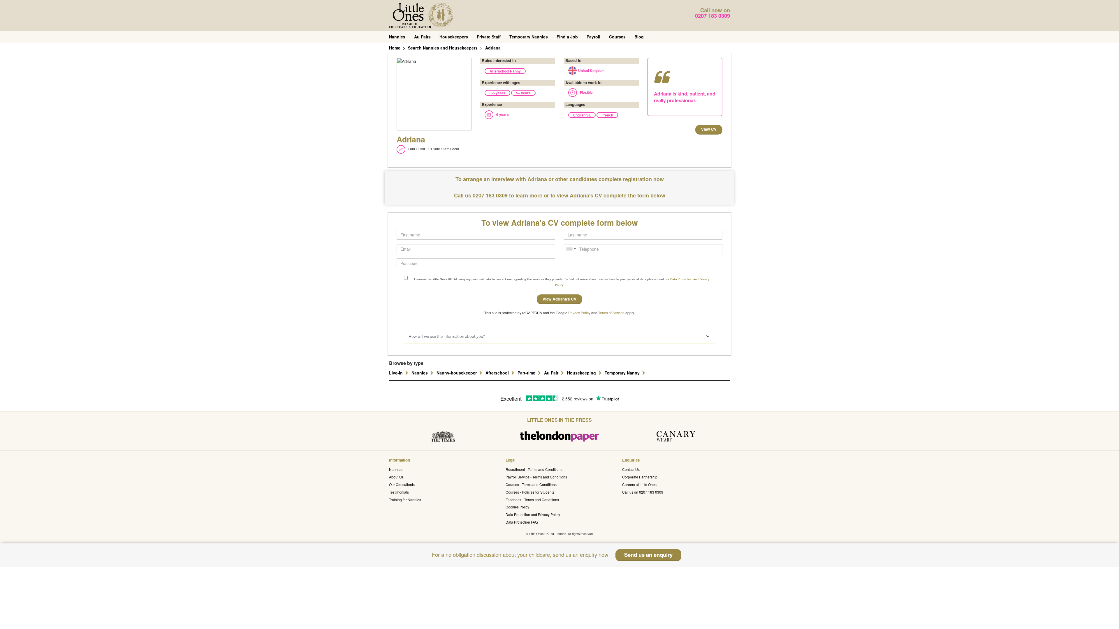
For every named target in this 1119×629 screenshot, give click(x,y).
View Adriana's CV (559, 299)
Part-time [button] (527, 373)
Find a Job (567, 37)
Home (394, 48)
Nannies (397, 37)
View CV (709, 129)
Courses (617, 37)
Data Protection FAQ (522, 522)
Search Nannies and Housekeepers (443, 48)
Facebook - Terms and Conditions (532, 499)
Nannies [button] (420, 373)
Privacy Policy (579, 312)
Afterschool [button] (497, 373)
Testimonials (399, 492)
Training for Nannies (405, 499)
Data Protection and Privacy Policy (533, 514)
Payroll (593, 37)
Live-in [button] (396, 373)
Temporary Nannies (528, 37)
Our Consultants (402, 484)
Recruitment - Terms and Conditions (534, 469)
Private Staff (489, 37)
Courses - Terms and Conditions (531, 484)
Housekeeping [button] (582, 373)
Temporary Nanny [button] (623, 373)
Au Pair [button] (552, 373)
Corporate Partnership (639, 476)
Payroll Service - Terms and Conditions (536, 476)
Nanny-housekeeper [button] (457, 373)
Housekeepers (453, 37)
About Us (396, 476)
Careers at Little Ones (639, 484)
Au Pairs (422, 37)
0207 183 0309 (712, 16)
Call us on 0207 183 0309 (642, 492)
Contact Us (631, 469)
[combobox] (571, 249)
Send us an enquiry (648, 555)
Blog (639, 37)
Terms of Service (611, 312)
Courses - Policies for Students (530, 492)
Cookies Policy (517, 506)
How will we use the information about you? (447, 336)
